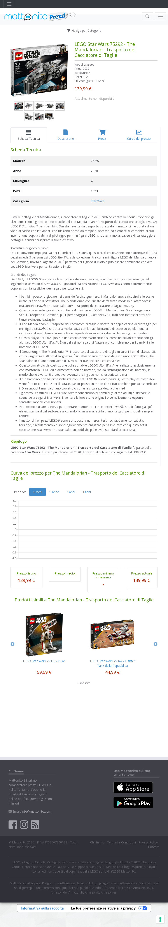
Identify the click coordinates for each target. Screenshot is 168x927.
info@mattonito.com (36, 811)
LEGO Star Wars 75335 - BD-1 (44, 661)
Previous (12, 644)
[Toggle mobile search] (147, 16)
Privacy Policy (148, 842)
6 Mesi (37, 492)
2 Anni (70, 492)
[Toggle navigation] (9, 4)
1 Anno (54, 492)
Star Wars (98, 201)
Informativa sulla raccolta (42, 908)
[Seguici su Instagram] (24, 824)
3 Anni (86, 492)
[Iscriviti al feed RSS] (35, 824)
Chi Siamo (97, 842)
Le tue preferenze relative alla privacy (103, 908)
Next (155, 644)
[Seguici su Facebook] (13, 824)
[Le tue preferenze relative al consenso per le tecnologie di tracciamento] (160, 919)
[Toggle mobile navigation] (160, 16)
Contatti (153, 847)
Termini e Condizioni (121, 842)
